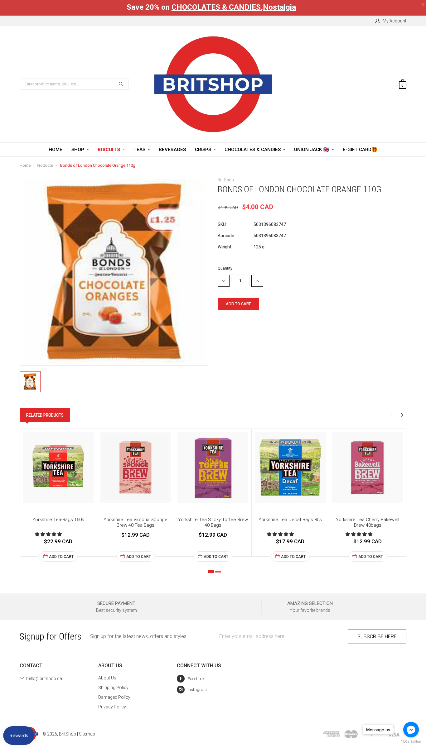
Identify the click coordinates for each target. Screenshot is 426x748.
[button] (49, 534)
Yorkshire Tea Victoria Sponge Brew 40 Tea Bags (135, 522)
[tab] (45, 415)
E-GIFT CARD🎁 (360, 149)
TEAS (140, 149)
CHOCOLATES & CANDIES (216, 7)
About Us (107, 677)
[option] (58, 495)
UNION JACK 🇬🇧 (312, 149)
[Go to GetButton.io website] (411, 742)
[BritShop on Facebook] (191, 679)
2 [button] (218, 572)
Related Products (45, 415)
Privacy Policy (112, 706)
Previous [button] (392, 415)
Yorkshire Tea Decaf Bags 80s (290, 519)
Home (25, 165)
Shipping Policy (113, 687)
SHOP (78, 149)
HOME (55, 149)
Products (45, 165)
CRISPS (203, 149)
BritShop (67, 733)
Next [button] (401, 415)
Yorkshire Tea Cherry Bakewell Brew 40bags (367, 522)
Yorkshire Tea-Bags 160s (58, 519)
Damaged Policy (114, 697)
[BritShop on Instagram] (192, 689)
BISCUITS (109, 149)
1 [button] (211, 571)
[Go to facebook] (411, 729)
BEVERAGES (172, 149)
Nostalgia (279, 7)
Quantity (225, 268)
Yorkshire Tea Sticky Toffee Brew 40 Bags (213, 522)
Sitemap (87, 733)
